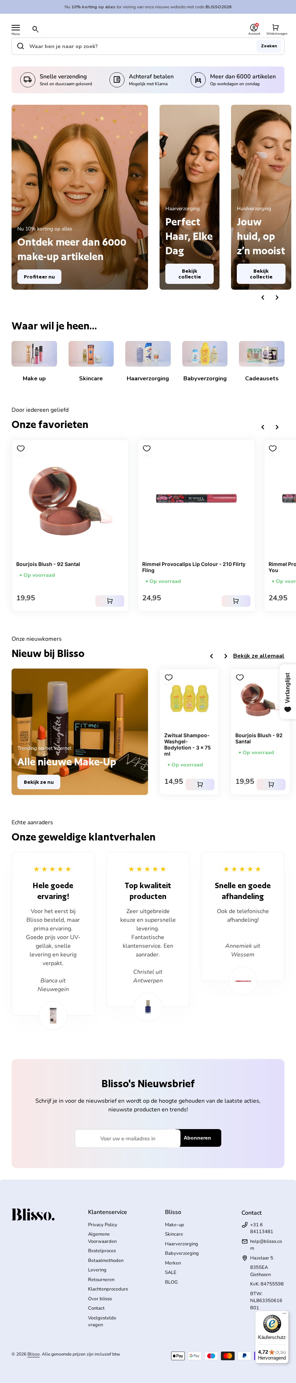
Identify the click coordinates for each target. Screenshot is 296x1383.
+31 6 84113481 (261, 1228)
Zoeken (269, 45)
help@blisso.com (266, 1245)
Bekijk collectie (189, 274)
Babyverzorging (182, 1253)
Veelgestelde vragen (102, 1321)
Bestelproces (102, 1251)
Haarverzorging (181, 1244)
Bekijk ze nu (39, 782)
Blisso (33, 1354)
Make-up (174, 1225)
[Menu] (16, 27)
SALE (171, 1272)
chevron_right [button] (277, 297)
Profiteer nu (39, 277)
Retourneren (101, 1279)
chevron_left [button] (262, 297)
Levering (97, 1270)
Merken (173, 1263)
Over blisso (100, 1299)
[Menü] (284, 1315)
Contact (96, 1308)
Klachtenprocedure (108, 1289)
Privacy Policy (102, 1225)
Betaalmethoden (105, 1260)
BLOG (171, 1282)
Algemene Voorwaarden (102, 1238)
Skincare (174, 1234)
